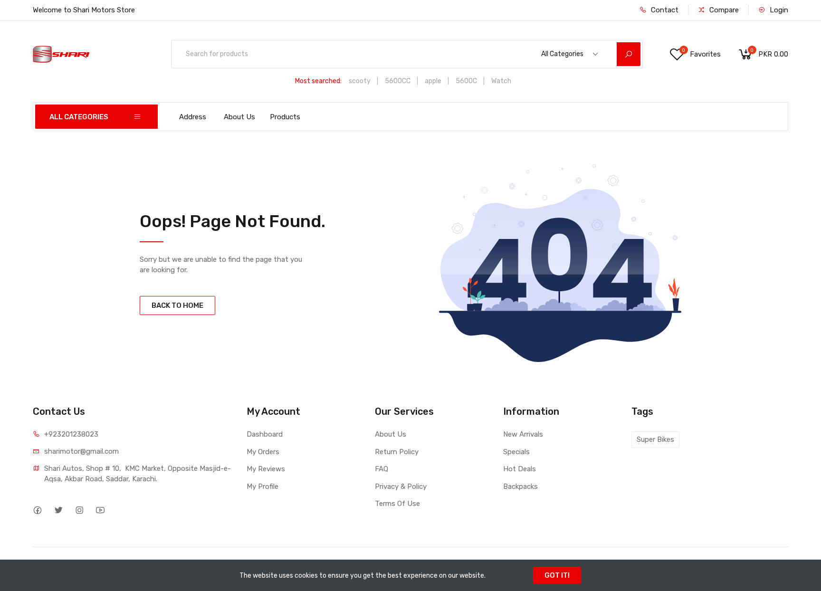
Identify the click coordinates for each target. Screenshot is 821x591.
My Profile (262, 486)
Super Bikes (655, 439)
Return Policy (397, 452)
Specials (516, 452)
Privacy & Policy (401, 486)
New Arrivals (523, 434)
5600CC (397, 81)
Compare (723, 10)
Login (778, 10)
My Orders (263, 452)
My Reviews (266, 469)
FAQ (381, 469)
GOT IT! (557, 575)
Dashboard (265, 434)
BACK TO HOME (177, 305)
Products (285, 117)
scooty (360, 81)
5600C (466, 81)
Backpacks (520, 486)
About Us (239, 117)
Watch (501, 81)
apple (433, 81)
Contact (663, 10)
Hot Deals (519, 469)
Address (192, 117)
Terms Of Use (397, 503)
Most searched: (318, 81)
